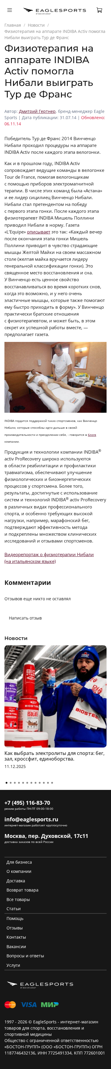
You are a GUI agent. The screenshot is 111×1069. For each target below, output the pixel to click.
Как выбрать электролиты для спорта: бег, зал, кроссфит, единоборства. (54, 756)
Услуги (13, 965)
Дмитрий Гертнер (37, 111)
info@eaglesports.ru (31, 819)
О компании (19, 871)
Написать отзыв (25, 618)
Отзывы (15, 928)
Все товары (18, 899)
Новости (36, 25)
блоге (92, 435)
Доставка (16, 881)
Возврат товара (22, 890)
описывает (38, 232)
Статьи (14, 908)
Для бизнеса (19, 862)
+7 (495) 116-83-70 (27, 802)
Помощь (15, 918)
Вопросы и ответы (25, 955)
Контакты (16, 937)
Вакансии (16, 946)
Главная (12, 25)
